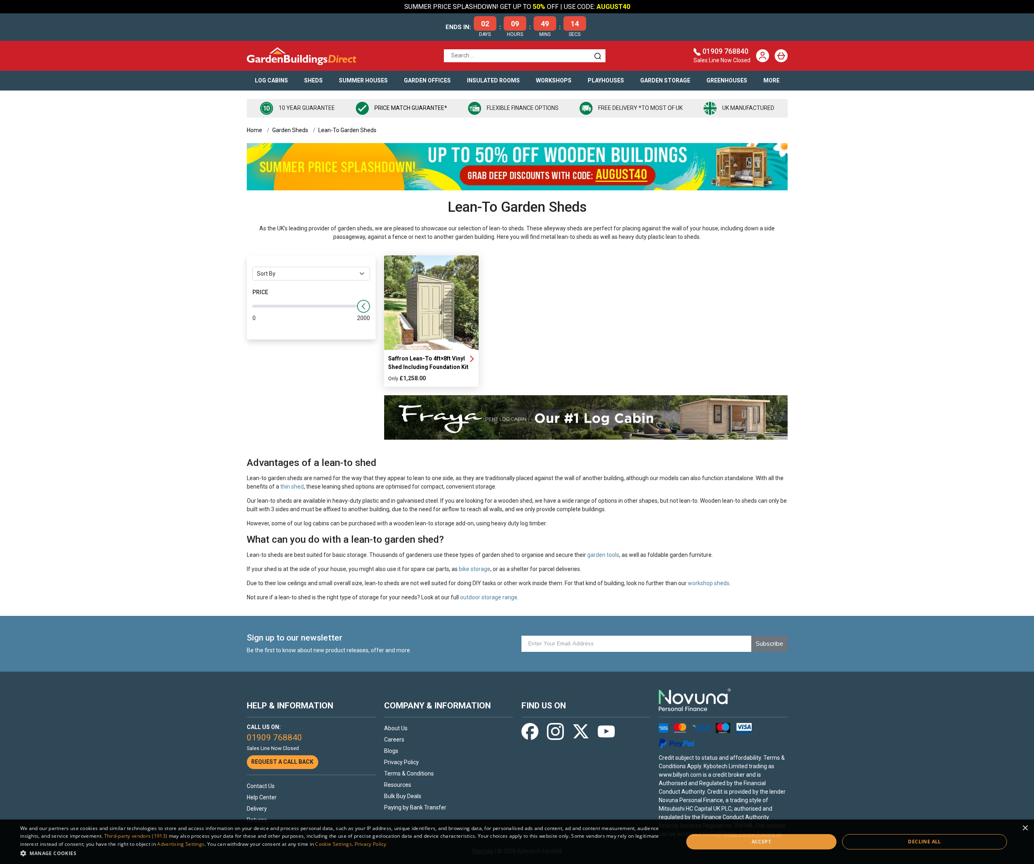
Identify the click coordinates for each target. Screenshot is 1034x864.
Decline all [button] (924, 841)
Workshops (554, 80)
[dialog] (517, 842)
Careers (394, 739)
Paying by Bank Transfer (415, 807)
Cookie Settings (333, 844)
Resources (397, 785)
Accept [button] (761, 841)
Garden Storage (665, 80)
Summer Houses (363, 80)
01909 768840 (725, 51)
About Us (396, 728)
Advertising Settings (180, 844)
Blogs (391, 751)
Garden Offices (427, 80)
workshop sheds (708, 583)
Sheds (313, 80)
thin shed (292, 486)
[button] (342, 853)
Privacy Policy (401, 762)
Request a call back (282, 762)
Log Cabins (271, 80)
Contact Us (261, 786)
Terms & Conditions (409, 773)
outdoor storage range (488, 597)
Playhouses (606, 80)
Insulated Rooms (493, 80)
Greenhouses (726, 80)
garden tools (603, 555)
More (771, 80)
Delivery (257, 808)
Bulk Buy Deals (402, 796)
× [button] (1025, 828)
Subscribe (769, 643)
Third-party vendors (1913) (136, 835)
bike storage (474, 569)
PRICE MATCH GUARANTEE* (410, 108)
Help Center (262, 797)
